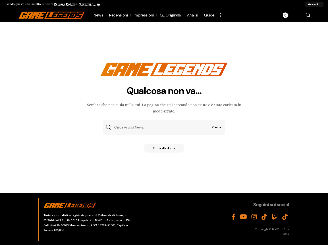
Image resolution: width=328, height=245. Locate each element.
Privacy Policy (64, 4)
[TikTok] (264, 217)
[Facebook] (233, 217)
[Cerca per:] (159, 127)
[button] (314, 4)
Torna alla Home (164, 148)
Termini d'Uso (89, 4)
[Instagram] (254, 217)
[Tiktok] (285, 217)
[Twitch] (274, 217)
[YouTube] (243, 217)
